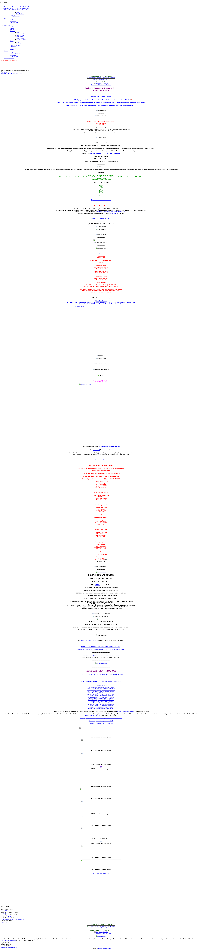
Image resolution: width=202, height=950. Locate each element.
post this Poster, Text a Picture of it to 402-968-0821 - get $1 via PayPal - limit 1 (105, 649)
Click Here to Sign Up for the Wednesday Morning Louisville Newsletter (101, 655)
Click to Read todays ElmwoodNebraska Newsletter (101, 697)
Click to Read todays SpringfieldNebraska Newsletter (101, 687)
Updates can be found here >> (101, 200)
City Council (4, 910)
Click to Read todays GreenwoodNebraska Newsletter (101, 691)
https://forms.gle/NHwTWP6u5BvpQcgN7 (115, 211)
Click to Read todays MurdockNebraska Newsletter (101, 698)
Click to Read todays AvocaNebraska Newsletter (101, 695)
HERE (122, 468)
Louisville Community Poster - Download (101, 646)
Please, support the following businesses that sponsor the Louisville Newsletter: (101, 718)
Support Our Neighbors (101, 685)
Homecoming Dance (6, 916)
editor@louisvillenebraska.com (88, 640)
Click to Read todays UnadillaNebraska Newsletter (101, 704)
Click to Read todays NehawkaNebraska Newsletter (101, 693)
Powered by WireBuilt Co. (104, 948)
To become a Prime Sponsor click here (101, 79)
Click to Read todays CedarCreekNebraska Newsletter (101, 694)
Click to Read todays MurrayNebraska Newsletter (101, 702)
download (96, 450)
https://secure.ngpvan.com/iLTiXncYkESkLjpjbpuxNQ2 (105, 153)
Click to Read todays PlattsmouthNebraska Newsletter (101, 688)
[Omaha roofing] (5, 72)
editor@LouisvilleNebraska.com (125, 711)
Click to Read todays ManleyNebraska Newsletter (100, 708)
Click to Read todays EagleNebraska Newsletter (101, 701)
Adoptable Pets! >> (103, 381)
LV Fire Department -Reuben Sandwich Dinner (12, 919)
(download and (81, 649)
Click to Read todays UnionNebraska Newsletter (101, 705)
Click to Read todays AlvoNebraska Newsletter (101, 707)
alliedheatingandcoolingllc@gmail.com (113, 303)
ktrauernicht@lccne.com (111, 608)
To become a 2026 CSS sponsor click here (11, 73)
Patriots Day (4, 913)
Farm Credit (87, 102)
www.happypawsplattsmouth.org (109, 446)
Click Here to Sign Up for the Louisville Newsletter (101, 681)
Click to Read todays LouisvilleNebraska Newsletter (101, 700)
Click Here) (100, 211)
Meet (95, 381)
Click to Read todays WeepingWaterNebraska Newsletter (101, 690)
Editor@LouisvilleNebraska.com (9, 947)
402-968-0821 (112, 213)
